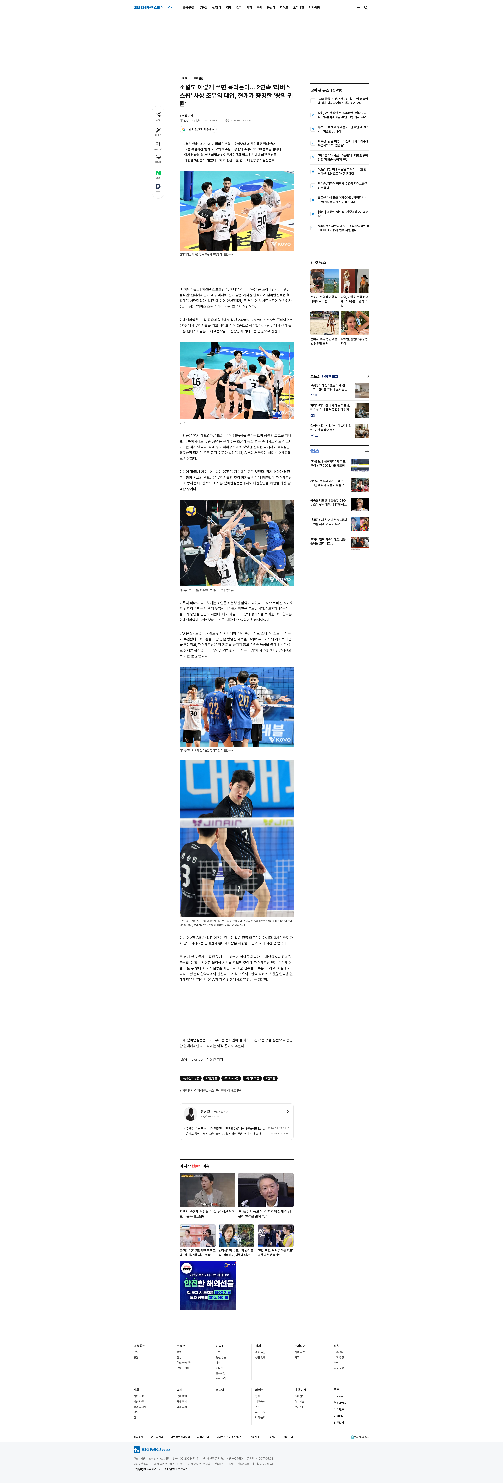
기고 (297, 1357)
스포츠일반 (197, 78)
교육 (136, 1412)
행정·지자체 (140, 1406)
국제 (259, 7)
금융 (136, 1352)
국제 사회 (182, 1406)
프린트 (158, 162)
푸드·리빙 (260, 1412)
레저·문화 (260, 1417)
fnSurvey (340, 1403)
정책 (179, 1352)
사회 (249, 7)
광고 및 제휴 (157, 1437)
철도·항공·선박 (184, 1362)
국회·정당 (339, 1357)
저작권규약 (203, 1437)
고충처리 (271, 1437)
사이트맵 (288, 1437)
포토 (336, 1389)
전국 (136, 1417)
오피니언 (298, 7)
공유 (158, 119)
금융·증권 (189, 7)
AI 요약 (158, 135)
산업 (218, 1352)
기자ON (338, 1416)
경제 (229, 7)
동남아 (271, 7)
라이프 (284, 7)
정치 (239, 7)
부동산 (203, 7)
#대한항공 (211, 1078)
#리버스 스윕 (231, 1078)
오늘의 (324, 376)
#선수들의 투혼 (190, 1078)
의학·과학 (221, 1378)
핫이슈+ (299, 1406)
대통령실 (338, 1352)
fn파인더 (299, 1396)
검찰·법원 (139, 1401)
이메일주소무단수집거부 (229, 1437)
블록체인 (220, 1373)
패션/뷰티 (260, 1401)
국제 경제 (182, 1396)
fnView (338, 1396)
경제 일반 (260, 1352)
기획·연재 (314, 7)
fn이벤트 (339, 1409)
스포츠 (258, 1406)
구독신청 (254, 1437)
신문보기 (339, 1423)
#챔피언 (270, 1078)
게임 (218, 1362)
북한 (336, 1362)
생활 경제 (260, 1357)
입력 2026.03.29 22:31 (209, 120)
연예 (257, 1396)
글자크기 (158, 149)
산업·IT (216, 7)
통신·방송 (221, 1357)
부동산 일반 (183, 1368)
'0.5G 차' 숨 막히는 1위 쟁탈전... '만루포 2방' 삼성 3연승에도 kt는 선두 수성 (226, 1128)
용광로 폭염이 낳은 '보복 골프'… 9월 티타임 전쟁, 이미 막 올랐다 (223, 1134)
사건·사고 (139, 1396)
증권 (136, 1357)
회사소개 (138, 1437)
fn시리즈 (299, 1401)
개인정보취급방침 (180, 1437)
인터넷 (219, 1368)
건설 (179, 1357)
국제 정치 (182, 1401)
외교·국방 (339, 1368)
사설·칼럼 (300, 1352)
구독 (158, 178)
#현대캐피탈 (252, 1078)
